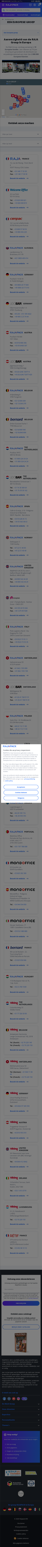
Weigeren (21, 798)
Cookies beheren (21, 792)
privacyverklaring (29, 779)
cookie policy (9, 781)
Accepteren (21, 787)
